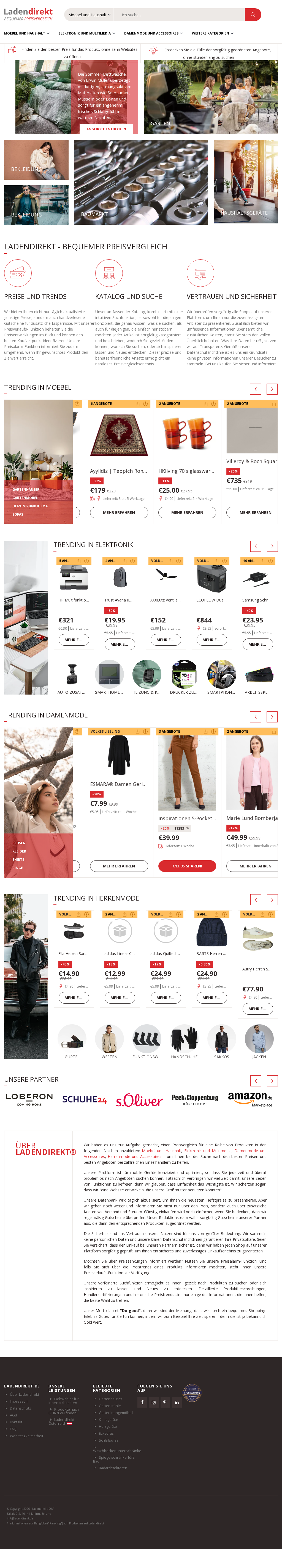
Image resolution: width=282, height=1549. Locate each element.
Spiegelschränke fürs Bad (114, 1459)
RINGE (17, 867)
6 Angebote (89, 403)
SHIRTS (18, 859)
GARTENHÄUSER (25, 489)
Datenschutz (20, 1408)
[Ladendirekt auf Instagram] (154, 1402)
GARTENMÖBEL (25, 497)
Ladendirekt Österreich (61, 1421)
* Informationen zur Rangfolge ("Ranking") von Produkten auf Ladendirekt (55, 1523)
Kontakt (16, 1421)
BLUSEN (19, 843)
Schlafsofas (109, 1440)
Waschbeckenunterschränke (117, 1450)
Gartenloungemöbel (116, 1412)
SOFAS (17, 514)
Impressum (19, 1401)
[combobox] (179, 14)
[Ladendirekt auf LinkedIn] (177, 1402)
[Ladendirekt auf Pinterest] (165, 1402)
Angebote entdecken (106, 129)
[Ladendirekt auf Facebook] (142, 1402)
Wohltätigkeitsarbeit (26, 1435)
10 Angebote (208, 560)
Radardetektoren (113, 1467)
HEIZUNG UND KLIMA (30, 506)
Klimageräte (108, 1419)
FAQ (13, 1428)
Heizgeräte (108, 1426)
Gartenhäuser (111, 1398)
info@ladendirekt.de (20, 1518)
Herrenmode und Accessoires (134, 1156)
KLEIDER (19, 851)
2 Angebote (157, 403)
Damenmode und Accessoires (151, 33)
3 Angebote (157, 731)
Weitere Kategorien (210, 33)
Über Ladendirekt (24, 1394)
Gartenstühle (110, 1405)
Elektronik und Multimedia (85, 33)
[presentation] (255, 389)
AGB (13, 1415)
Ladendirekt (31, 14)
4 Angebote (69, 560)
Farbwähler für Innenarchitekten (63, 1400)
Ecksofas (106, 1433)
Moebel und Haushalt (24, 33)
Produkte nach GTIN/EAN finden (63, 1411)
